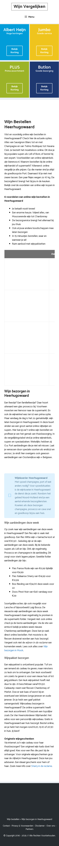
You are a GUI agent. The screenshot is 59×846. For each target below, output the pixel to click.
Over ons (51, 826)
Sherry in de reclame (41, 766)
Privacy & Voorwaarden (22, 826)
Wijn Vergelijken (29, 6)
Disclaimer (40, 826)
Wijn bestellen (13, 819)
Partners (29, 829)
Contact (6, 826)
